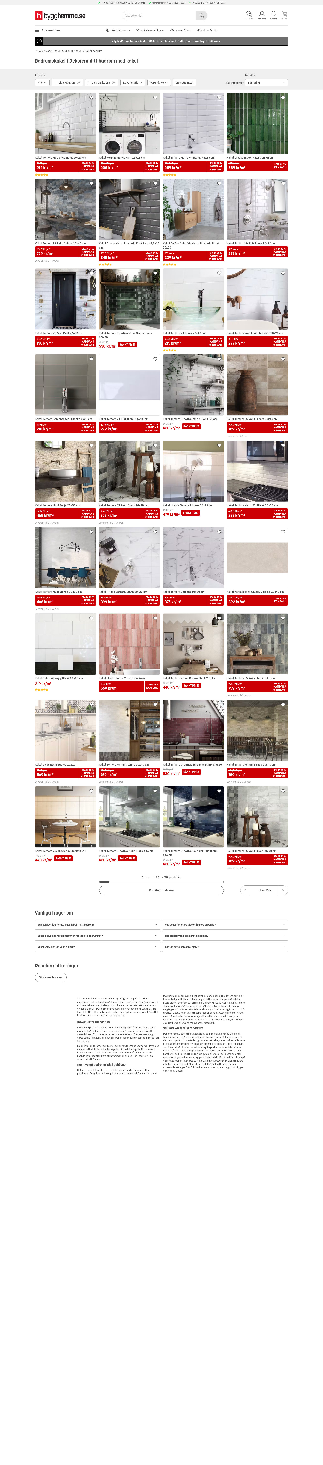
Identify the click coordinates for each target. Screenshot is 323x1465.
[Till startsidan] (60, 15)
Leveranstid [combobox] (130, 82)
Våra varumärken (180, 30)
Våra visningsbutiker (148, 30)
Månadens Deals (206, 30)
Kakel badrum (93, 51)
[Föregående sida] (245, 890)
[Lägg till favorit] (91, 97)
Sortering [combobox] (254, 82)
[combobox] (264, 890)
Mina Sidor (262, 18)
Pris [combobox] (40, 82)
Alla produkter (51, 30)
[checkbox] (67, 82)
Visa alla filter (185, 82)
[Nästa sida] (283, 890)
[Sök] (201, 15)
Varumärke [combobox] (157, 82)
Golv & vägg (44, 51)
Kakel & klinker (63, 51)
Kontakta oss (120, 30)
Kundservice (249, 18)
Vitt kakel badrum (50, 977)
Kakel (78, 51)
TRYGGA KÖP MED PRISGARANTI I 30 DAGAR (123, 3)
